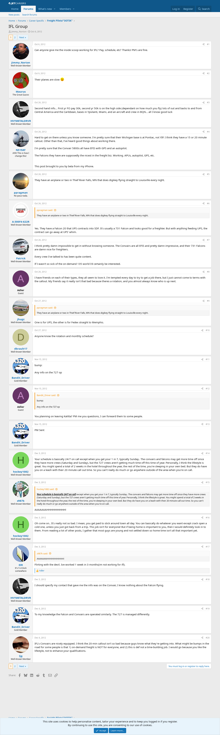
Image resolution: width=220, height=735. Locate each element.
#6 (208, 203)
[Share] (203, 44)
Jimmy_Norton (18, 31)
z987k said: (42, 553)
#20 (208, 637)
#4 (208, 131)
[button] (54, 9)
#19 (208, 608)
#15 (208, 482)
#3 (208, 102)
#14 (208, 453)
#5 (208, 174)
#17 (208, 546)
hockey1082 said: (45, 489)
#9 (208, 300)
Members (65, 8)
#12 (208, 388)
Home (14, 8)
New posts (14, 14)
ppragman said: (45, 210)
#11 (208, 359)
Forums (28, 8)
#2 (208, 73)
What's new (45, 8)
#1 (208, 44)
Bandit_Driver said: (46, 395)
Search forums (29, 14)
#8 (208, 271)
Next (21, 37)
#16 (208, 517)
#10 (208, 330)
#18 (208, 579)
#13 (208, 424)
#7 (208, 239)
